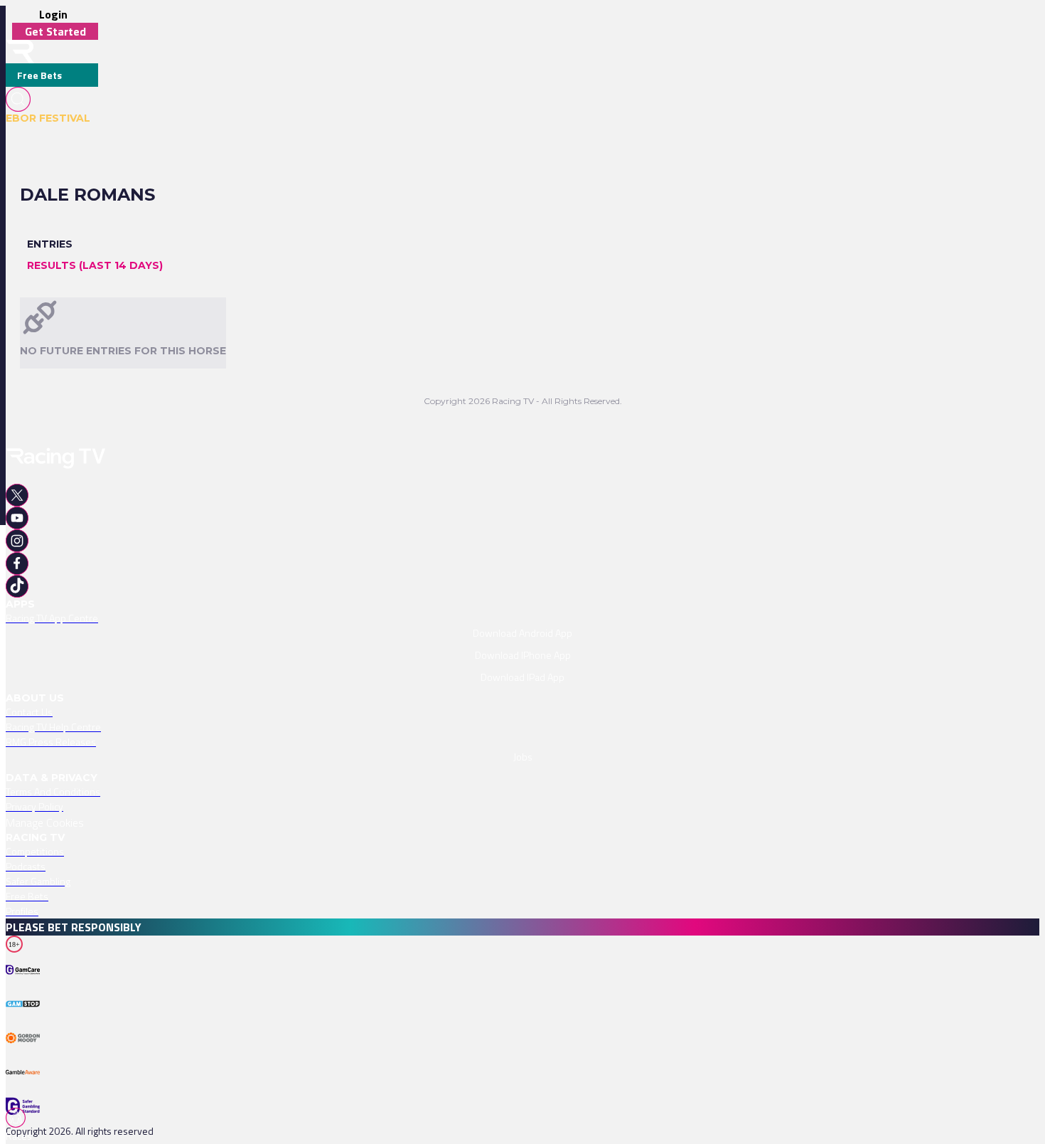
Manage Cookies (45, 822)
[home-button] (20, 51)
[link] (522, 617)
